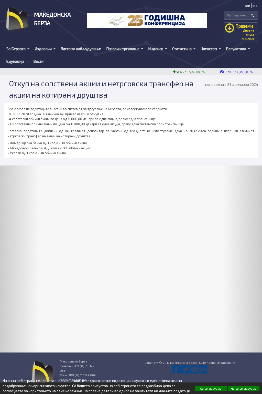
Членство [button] (209, 48)
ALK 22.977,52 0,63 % (185, 72)
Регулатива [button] (236, 48)
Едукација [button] (15, 61)
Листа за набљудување (81, 48)
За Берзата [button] (16, 48)
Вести (38, 61)
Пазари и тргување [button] (123, 48)
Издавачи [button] (43, 48)
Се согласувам (211, 388)
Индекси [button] (156, 48)
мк (247, 5)
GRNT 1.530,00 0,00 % (233, 72)
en (255, 5)
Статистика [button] (182, 48)
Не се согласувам (244, 388)
